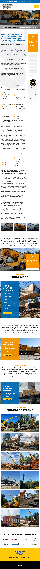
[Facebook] (2, 1)
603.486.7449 (17, 1)
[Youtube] (3, 1)
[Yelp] (5, 1)
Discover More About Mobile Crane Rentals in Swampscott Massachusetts (13, 199)
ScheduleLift (36, 6)
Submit (31, 75)
